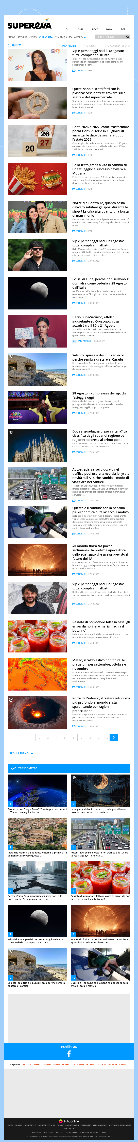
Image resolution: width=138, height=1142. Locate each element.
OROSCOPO (78, 1064)
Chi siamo (36, 1132)
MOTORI (47, 1064)
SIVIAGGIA (102, 1125)
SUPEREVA (69, 1128)
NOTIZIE (27, 1064)
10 (106, 737)
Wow (109, 29)
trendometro (27, 768)
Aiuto (104, 1132)
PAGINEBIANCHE (72, 1125)
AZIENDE (112, 1064)
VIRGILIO (18, 1125)
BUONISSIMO (125, 1125)
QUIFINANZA (114, 1125)
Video (33, 37)
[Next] (114, 737)
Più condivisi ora (117, 45)
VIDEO (56, 1064)
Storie (22, 37)
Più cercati (91, 45)
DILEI (95, 1125)
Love (95, 29)
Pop (123, 29)
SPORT (37, 1064)
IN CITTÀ (90, 1064)
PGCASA (60, 1125)
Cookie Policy (71, 1132)
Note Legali (48, 1132)
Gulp (81, 29)
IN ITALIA (101, 1064)
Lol (67, 29)
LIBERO (10, 1125)
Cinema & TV (63, 37)
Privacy (59, 1132)
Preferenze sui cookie (89, 1132)
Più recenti (70, 45)
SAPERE (66, 1064)
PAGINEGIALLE (30, 1125)
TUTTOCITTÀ (86, 1125)
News (11, 37)
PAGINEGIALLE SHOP (47, 1125)
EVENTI (123, 1064)
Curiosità (46, 37)
